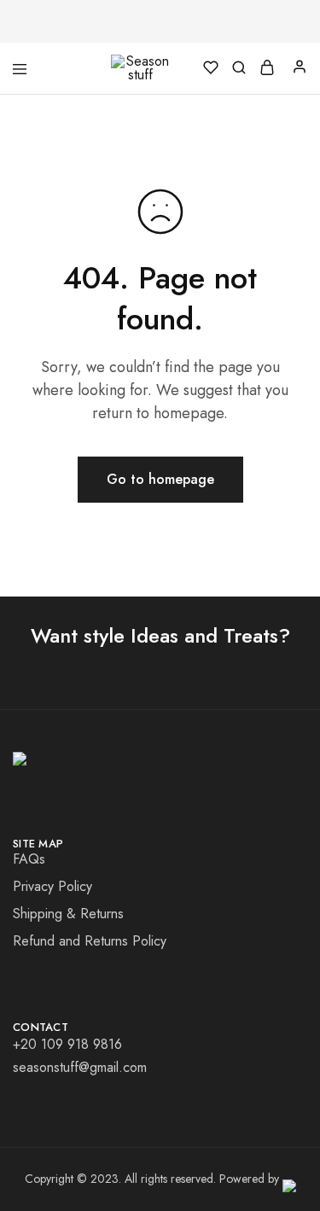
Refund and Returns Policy (89, 941)
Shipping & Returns (68, 913)
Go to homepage (160, 479)
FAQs (29, 859)
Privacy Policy (52, 886)
